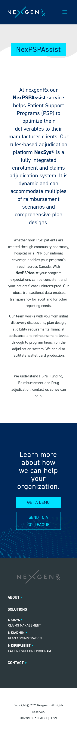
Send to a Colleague (38, 521)
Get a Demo (38, 502)
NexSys (14, 620)
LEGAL (54, 718)
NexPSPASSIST (19, 645)
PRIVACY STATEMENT (33, 718)
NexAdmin (16, 632)
